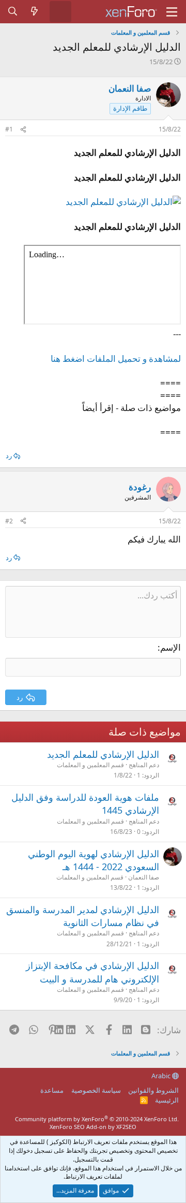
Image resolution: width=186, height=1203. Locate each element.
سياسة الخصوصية (96, 1090)
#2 (9, 521)
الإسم (170, 647)
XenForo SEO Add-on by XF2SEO (93, 1127)
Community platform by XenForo (97, 1119)
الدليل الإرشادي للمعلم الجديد (103, 754)
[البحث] (13, 11)
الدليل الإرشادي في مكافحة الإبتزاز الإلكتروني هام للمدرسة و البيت (92, 972)
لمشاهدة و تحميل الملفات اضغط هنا (116, 358)
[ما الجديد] (34, 11)
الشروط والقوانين (153, 1090)
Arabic (161, 1075)
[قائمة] (172, 12)
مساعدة (52, 1090)
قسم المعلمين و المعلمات (90, 764)
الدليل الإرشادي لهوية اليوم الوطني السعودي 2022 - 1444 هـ (93, 860)
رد (9, 455)
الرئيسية (167, 1100)
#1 (9, 129)
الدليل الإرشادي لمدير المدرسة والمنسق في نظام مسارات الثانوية (82, 916)
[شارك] (23, 130)
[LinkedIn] (72, 1029)
